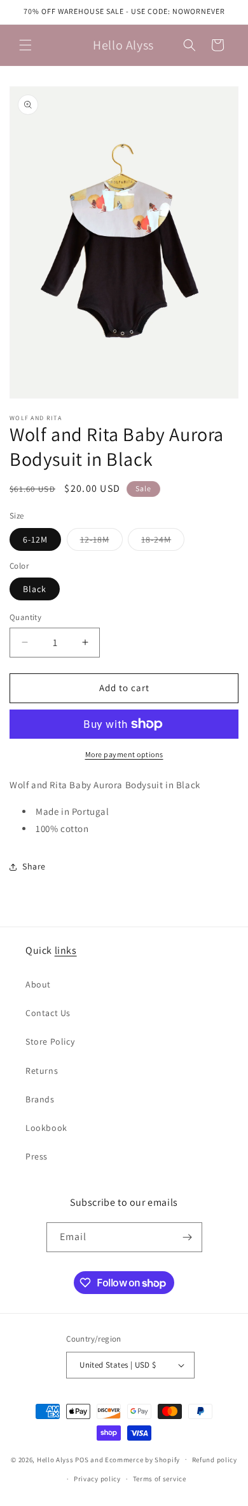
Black (34, 589)
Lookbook (46, 1127)
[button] (25, 45)
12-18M (101, 542)
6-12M (35, 539)
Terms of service (159, 1478)
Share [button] (34, 866)
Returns (41, 1070)
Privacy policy (97, 1478)
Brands (40, 1099)
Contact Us (48, 1013)
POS (81, 1459)
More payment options (124, 754)
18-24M (162, 542)
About (38, 984)
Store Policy (49, 1041)
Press (36, 1156)
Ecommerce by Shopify (142, 1459)
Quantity (25, 617)
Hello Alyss (55, 1459)
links (66, 950)
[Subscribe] (188, 1237)
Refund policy (214, 1459)
